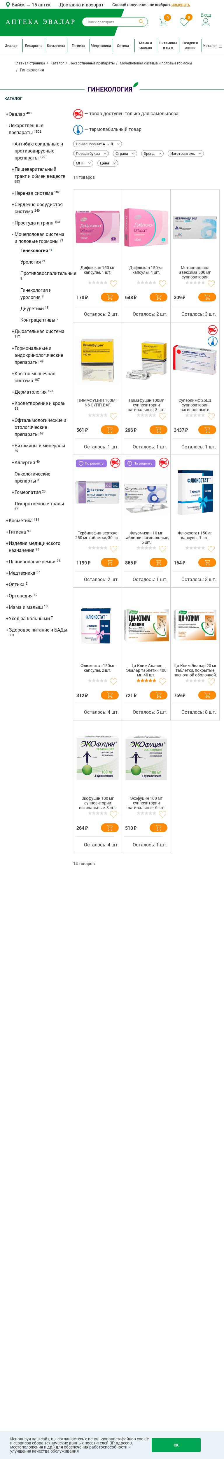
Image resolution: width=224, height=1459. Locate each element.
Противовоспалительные (48, 273)
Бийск (19, 4)
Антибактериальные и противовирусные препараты (39, 151)
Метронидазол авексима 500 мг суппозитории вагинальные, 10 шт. (195, 273)
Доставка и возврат (82, 4)
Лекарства (34, 45)
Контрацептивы (38, 320)
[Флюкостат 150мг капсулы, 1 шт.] (195, 493)
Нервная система (34, 193)
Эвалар (11, 45)
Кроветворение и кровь (40, 403)
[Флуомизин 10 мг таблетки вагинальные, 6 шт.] (146, 493)
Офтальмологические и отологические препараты (40, 427)
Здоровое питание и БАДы (38, 630)
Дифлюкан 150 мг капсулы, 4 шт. (146, 270)
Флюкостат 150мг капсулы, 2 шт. (97, 668)
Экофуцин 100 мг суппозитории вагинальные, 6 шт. (146, 803)
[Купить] (110, 297)
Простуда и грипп (35, 223)
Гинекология (34, 250)
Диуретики (32, 308)
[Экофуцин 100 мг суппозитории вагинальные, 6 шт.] (146, 758)
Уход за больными (30, 618)
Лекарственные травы (39, 503)
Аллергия (25, 462)
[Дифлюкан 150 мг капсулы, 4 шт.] (146, 227)
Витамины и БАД (168, 45)
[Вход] (206, 21)
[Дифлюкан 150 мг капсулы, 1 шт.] (97, 227)
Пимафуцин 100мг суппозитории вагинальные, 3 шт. (146, 405)
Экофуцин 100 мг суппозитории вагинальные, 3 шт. (97, 803)
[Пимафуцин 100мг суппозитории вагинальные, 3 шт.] (146, 360)
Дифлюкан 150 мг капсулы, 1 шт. (97, 270)
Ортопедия (21, 595)
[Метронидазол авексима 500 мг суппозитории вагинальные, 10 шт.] (195, 227)
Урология (31, 262)
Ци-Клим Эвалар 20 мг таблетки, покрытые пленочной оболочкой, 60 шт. (195, 671)
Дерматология (31, 392)
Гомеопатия (28, 492)
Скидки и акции (190, 45)
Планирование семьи (33, 561)
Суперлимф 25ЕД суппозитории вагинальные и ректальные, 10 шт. (195, 406)
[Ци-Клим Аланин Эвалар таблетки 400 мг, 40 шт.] (146, 625)
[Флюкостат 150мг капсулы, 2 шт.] (97, 625)
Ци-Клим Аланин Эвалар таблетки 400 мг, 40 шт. (146, 670)
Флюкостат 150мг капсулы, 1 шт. (195, 535)
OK (176, 1445)
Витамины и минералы (40, 445)
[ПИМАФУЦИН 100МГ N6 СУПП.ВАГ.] (97, 360)
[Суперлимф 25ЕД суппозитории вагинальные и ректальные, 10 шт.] (195, 360)
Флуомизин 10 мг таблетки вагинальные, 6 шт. (146, 538)
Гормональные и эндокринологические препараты (39, 355)
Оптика (123, 45)
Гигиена (78, 45)
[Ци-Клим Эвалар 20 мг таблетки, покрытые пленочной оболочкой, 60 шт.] (195, 625)
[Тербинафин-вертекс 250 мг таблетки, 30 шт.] (97, 493)
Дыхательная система (39, 331)
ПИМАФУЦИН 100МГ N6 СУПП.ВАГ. (97, 403)
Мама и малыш (145, 45)
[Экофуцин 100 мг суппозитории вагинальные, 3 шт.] (97, 758)
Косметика (56, 45)
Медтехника (101, 45)
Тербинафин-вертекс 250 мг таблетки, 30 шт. (97, 535)
